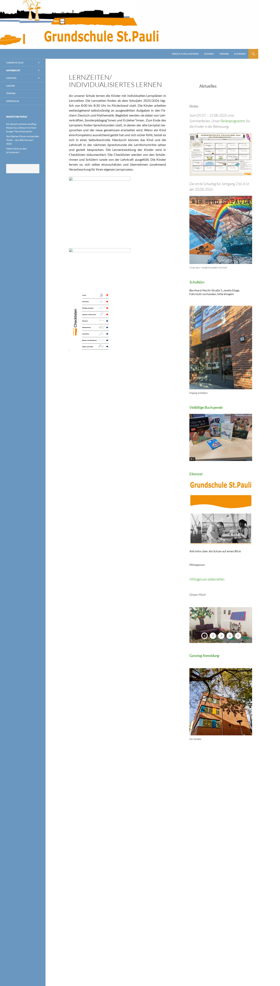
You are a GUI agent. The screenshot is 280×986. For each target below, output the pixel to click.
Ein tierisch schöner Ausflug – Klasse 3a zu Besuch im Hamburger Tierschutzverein (22, 127)
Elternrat (240, 53)
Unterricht (13, 70)
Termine (224, 53)
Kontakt (209, 53)
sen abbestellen (213, 579)
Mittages (195, 579)
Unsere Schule (15, 62)
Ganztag (11, 78)
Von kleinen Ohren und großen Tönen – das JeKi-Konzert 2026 (22, 140)
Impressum (12, 101)
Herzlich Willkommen (185, 53)
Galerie (10, 85)
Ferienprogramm (233, 121)
